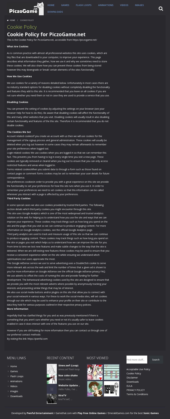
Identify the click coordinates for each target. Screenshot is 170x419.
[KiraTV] (52, 398)
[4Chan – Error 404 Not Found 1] (112, 388)
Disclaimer (132, 377)
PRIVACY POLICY (136, 390)
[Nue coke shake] (52, 378)
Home (50, 5)
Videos (124, 5)
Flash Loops (83, 5)
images (139, 5)
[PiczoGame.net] (25, 8)
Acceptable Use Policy (138, 369)
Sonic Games (151, 413)
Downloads (55, 11)
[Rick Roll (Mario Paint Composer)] (112, 371)
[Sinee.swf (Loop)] (52, 368)
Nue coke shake (68, 375)
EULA (129, 385)
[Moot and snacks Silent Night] (95, 371)
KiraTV (62, 395)
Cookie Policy (134, 373)
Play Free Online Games (92, 413)
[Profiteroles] (95, 388)
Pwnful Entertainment (40, 413)
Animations (105, 5)
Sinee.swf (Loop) (68, 365)
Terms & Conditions (137, 394)
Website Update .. (69, 385)
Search (156, 359)
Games (65, 5)
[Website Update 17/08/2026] (52, 388)
